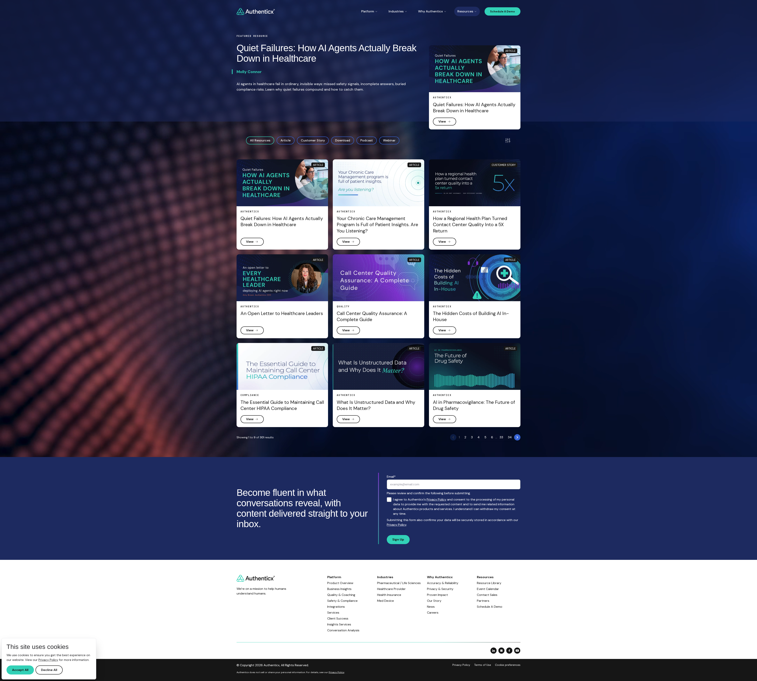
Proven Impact (437, 595)
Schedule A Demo (502, 11)
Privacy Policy (436, 499)
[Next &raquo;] (517, 437)
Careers (432, 612)
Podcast (366, 140)
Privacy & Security (440, 589)
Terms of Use (482, 665)
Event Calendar (488, 589)
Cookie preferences (507, 665)
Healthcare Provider (391, 589)
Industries (396, 11)
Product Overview (340, 583)
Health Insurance (389, 595)
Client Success (337, 618)
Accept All (20, 670)
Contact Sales (487, 595)
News (431, 607)
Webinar (389, 140)
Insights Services (339, 624)
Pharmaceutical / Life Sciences (399, 583)
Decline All (49, 670)
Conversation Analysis (343, 630)
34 (510, 437)
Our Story (434, 601)
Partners (483, 601)
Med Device (385, 601)
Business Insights (339, 589)
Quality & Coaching (341, 595)
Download (342, 140)
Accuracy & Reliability (442, 583)
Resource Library (489, 583)
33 (501, 437)
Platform (367, 11)
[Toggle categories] (508, 140)
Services (333, 612)
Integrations (336, 607)
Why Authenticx (430, 11)
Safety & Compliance (342, 601)
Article (286, 140)
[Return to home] (256, 11)
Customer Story (313, 140)
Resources (465, 11)
